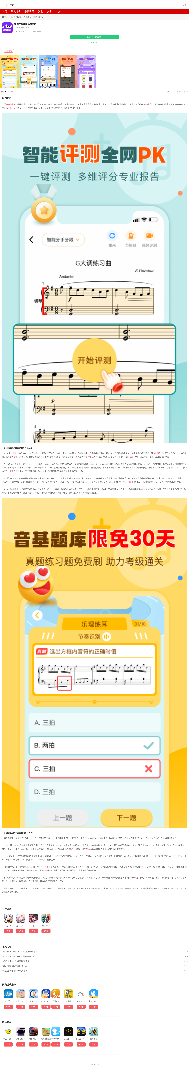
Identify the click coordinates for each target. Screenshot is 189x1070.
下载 (12, 5)
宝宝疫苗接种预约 (56, 1039)
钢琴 (37, 104)
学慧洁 (56, 1001)
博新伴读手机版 (68, 1001)
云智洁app (81, 1001)
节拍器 (156, 453)
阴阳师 (33, 926)
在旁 (145, 104)
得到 (132, 457)
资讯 (40, 11)
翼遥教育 (33, 1001)
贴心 (47, 489)
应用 (10, 17)
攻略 (49, 11)
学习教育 (18, 17)
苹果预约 (94, 43)
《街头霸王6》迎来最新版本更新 (15, 961)
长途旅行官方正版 (81, 1039)
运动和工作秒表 (68, 1039)
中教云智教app (94, 1001)
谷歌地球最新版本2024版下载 (14, 966)
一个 (14, 108)
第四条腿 (93, 1039)
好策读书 (8, 1001)
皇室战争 (46, 926)
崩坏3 (8, 926)
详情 (8, 931)
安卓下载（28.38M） (94, 37)
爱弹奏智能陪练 (11, 104)
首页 (4, 11)
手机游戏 (15, 11)
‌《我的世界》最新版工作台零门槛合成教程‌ (19, 951)
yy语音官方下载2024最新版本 (14, 971)
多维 (16, 845)
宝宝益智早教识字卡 (21, 1001)
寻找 (75, 457)
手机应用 (29, 11)
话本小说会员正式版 (8, 1039)
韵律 (89, 457)
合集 (59, 11)
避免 (12, 471)
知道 (89, 849)
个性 (15, 457)
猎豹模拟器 (46, 1039)
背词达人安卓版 (46, 1001)
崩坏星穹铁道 (21, 926)
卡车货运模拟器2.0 (33, 1039)
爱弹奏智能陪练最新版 (33, 17)
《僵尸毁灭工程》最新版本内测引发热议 (18, 956)
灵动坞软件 (21, 1039)
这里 (46, 867)
